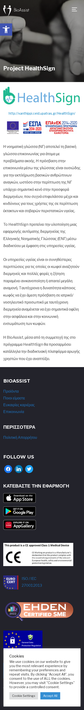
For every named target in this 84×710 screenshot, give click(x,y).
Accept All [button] (50, 696)
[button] (6, 29)
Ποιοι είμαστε (14, 398)
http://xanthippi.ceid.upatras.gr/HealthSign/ (42, 113)
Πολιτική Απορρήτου (20, 437)
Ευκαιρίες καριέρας (19, 405)
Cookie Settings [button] (23, 696)
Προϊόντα (11, 391)
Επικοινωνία (13, 411)
